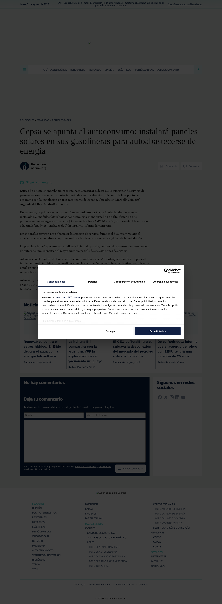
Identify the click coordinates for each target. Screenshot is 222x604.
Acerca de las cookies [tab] (165, 281)
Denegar (110, 331)
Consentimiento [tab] (56, 281)
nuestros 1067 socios (67, 297)
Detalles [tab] (92, 281)
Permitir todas (158, 331)
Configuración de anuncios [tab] (129, 281)
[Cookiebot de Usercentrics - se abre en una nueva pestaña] (166, 271)
